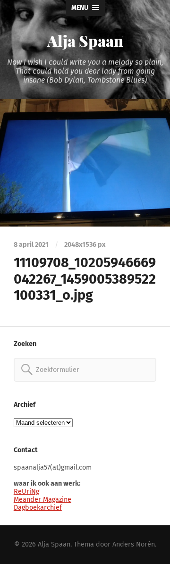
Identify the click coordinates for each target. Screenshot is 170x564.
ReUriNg (26, 492)
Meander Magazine (42, 500)
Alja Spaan (85, 40)
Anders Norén (133, 544)
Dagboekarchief (38, 508)
